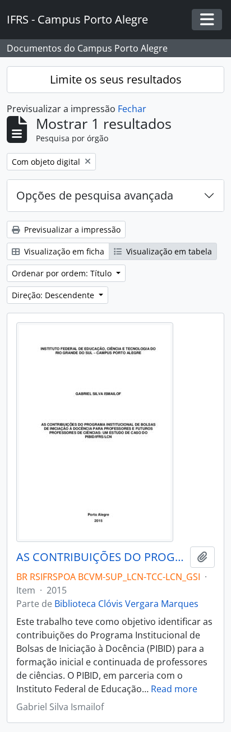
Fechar (132, 109)
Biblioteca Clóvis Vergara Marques (126, 603)
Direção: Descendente (54, 295)
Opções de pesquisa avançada (94, 195)
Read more (174, 689)
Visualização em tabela (168, 251)
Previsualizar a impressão (71, 229)
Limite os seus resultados (116, 79)
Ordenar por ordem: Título (63, 273)
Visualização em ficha (63, 251)
